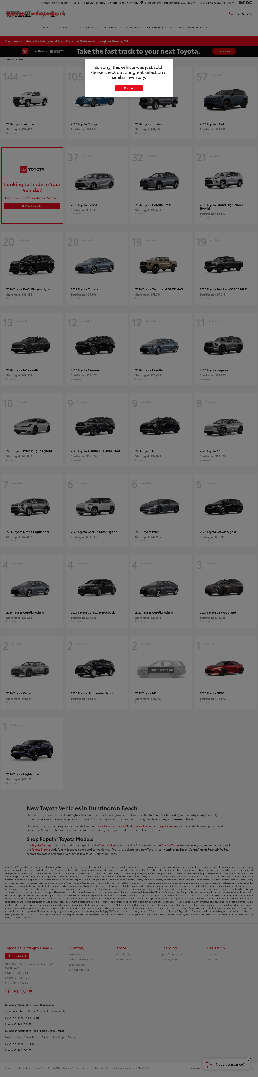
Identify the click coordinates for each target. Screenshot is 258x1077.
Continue (129, 88)
